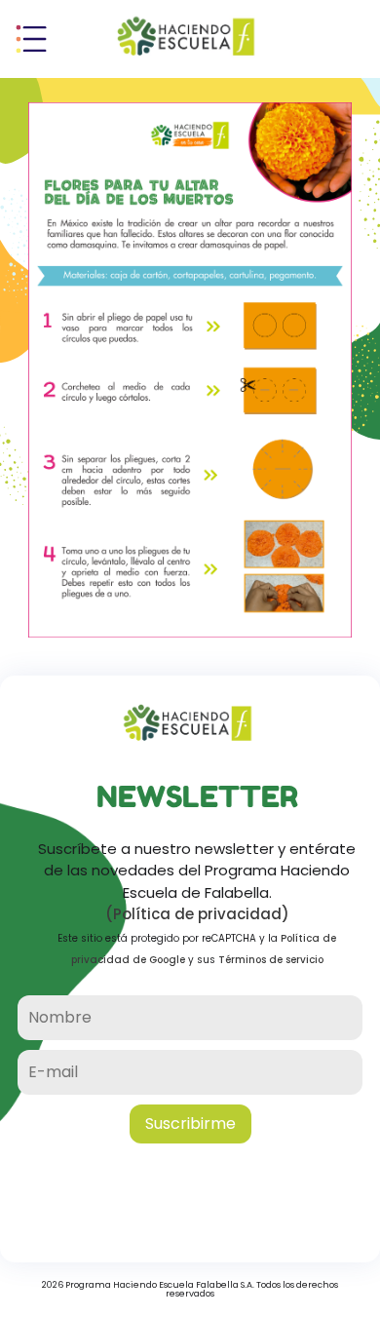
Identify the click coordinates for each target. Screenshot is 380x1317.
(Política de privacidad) (197, 914)
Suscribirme (190, 1123)
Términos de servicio (270, 959)
